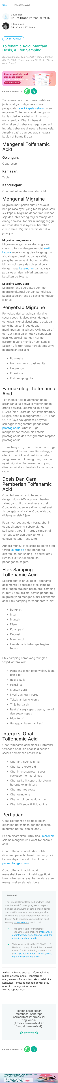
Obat (5, 5)
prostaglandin (11, 428)
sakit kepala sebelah (32, 108)
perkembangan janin (15, 863)
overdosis (17, 549)
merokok (48, 836)
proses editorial (21, 922)
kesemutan (26, 268)
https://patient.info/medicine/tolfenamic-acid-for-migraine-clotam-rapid (32, 934)
